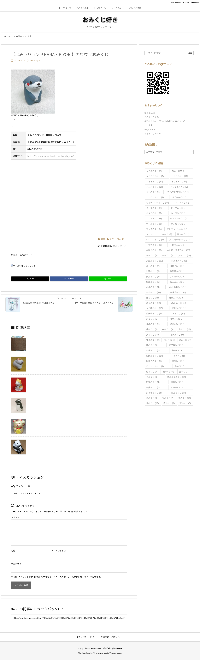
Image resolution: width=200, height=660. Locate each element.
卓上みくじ (153, 265)
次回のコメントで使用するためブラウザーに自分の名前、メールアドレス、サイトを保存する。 (58, 577)
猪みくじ (169, 339)
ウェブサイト (17, 563)
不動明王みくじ (178, 244)
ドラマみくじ (178, 207)
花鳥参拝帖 (149, 112)
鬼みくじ (167, 397)
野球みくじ (153, 382)
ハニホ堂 (148, 125)
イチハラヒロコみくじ (177, 192)
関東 (20, 36)
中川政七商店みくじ (178, 250)
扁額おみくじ (177, 297)
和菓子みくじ (177, 265)
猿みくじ (152, 345)
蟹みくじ (184, 371)
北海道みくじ (179, 260)
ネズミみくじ (154, 213)
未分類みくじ (154, 308)
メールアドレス (59, 550)
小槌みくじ (153, 287)
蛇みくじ (152, 371)
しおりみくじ (179, 176)
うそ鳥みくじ (154, 170)
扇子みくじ (153, 302)
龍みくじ (185, 403)
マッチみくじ (154, 228)
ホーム (9, 36)
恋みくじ (152, 297)
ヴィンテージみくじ (179, 239)
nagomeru (149, 129)
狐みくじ (152, 334)
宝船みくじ (153, 281)
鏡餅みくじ (153, 387)
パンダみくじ (154, 218)
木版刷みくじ (178, 302)
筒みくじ (179, 355)
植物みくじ (179, 308)
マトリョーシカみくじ (178, 228)
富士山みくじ (177, 281)
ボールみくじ (154, 223)
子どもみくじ (177, 276)
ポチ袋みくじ (178, 223)
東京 (29, 36)
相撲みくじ (153, 350)
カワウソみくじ (117, 239)
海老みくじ (153, 324)
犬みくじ (184, 329)
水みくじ (178, 313)
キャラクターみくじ (157, 202)
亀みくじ (152, 255)
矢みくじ (177, 350)
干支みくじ (153, 292)
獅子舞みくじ (176, 345)
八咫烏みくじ (154, 260)
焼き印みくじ (177, 324)
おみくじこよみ (151, 117)
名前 (14, 550)
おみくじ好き (119, 245)
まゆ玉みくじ (179, 181)
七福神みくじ (154, 244)
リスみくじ (183, 234)
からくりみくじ (155, 176)
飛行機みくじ (154, 392)
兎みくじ (184, 255)
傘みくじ (167, 255)
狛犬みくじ (177, 334)
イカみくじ (153, 192)
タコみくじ (182, 202)
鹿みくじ (169, 403)
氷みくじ (152, 318)
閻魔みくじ (177, 387)
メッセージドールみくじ (159, 234)
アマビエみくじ (179, 186)
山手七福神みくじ (177, 287)
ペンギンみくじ (178, 218)
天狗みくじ (153, 276)
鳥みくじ (152, 403)
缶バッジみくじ (155, 366)
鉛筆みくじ (177, 382)
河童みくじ (176, 318)
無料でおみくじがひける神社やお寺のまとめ (164, 121)
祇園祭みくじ (154, 355)
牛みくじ (167, 329)
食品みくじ (178, 392)
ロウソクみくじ (155, 239)
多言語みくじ (177, 271)
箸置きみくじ (154, 360)
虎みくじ (179, 366)
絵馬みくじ (178, 360)
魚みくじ (184, 397)
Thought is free (115, 653)
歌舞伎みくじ (154, 313)
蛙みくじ (168, 371)
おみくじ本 (178, 170)
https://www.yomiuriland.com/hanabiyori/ (50, 156)
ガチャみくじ (179, 197)
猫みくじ (185, 339)
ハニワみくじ (178, 213)
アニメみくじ (154, 186)
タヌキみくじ (154, 207)
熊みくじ (152, 329)
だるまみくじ (154, 181)
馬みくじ (152, 397)
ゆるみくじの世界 (152, 133)
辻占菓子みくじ (176, 376)
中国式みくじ (154, 250)
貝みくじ (152, 376)
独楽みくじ (153, 339)
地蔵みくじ (153, 271)
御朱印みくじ (178, 292)
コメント (15, 517)
